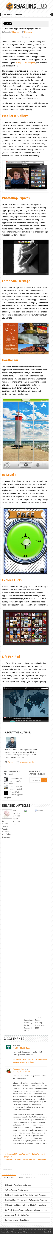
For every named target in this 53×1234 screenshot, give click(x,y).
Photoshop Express (16, 198)
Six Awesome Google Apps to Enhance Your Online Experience (6, 829)
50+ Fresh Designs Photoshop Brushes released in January (26, 1210)
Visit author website (27, 762)
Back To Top (48, 1232)
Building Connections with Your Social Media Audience (25, 1195)
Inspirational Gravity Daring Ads (17, 1215)
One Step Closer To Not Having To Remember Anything (26, 1200)
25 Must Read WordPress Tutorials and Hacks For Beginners (25, 1159)
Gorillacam (10, 360)
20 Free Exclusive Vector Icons (16, 1190)
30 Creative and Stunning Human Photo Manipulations (25, 1205)
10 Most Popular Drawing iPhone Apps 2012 (39, 1022)
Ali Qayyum (15, 32)
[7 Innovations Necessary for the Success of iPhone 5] (29, 811)
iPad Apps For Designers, (25, 63)
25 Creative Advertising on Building (18, 1185)
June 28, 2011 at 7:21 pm (21, 1072)
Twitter (10, 762)
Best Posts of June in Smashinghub (17, 1220)
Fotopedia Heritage (16, 281)
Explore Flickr (12, 580)
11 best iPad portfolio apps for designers (13, 794)
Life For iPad (11, 657)
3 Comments (28, 32)
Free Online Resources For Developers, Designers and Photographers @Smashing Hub (26, 6)
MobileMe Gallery (15, 116)
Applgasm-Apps (18, 1069)
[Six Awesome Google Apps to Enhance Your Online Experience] (7, 818)
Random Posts (27, 1177)
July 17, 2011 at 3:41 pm (21, 1048)
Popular (9, 1177)
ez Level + (9, 475)
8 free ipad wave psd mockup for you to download (13, 781)
